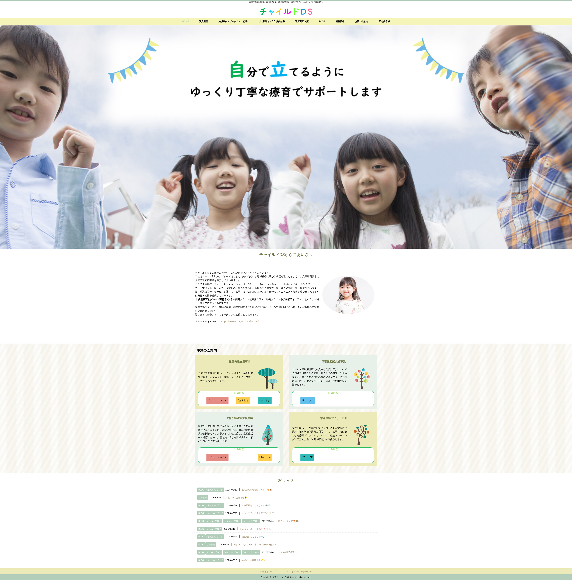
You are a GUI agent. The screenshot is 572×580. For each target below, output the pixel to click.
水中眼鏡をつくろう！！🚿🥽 (256, 505)
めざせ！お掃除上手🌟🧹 (254, 560)
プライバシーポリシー (300, 571)
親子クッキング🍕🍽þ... (289, 521)
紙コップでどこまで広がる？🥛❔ (258, 513)
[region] (286, 137)
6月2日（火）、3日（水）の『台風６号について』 (258, 544)
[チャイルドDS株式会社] (286, 16)
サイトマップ (269, 571)
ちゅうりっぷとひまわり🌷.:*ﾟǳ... (256, 528)
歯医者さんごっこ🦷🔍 (253, 536)
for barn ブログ (213, 521)
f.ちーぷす (264, 400)
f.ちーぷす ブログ (214, 513)
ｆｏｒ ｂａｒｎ (217, 400)
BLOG (201, 489)
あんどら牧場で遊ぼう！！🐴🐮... (257, 489)
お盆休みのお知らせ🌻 (236, 497)
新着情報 (202, 497)
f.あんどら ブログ (214, 489)
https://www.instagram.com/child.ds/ (240, 321)
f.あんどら (243, 400)
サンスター (308, 400)
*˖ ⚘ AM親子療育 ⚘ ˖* (288, 552)
